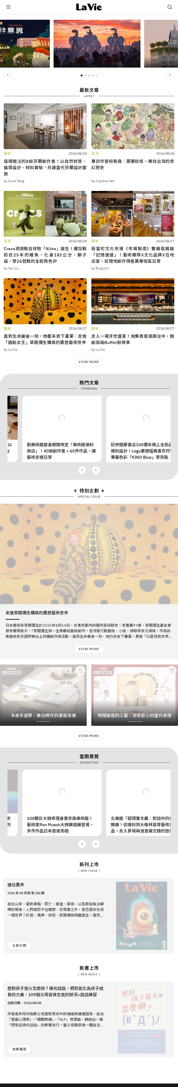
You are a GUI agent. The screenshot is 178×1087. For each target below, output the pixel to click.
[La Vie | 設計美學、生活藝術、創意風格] (89, 6)
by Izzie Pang (14, 181)
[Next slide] (170, 75)
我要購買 (19, 1049)
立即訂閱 (19, 945)
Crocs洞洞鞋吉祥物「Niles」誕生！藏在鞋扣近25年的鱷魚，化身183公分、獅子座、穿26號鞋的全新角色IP (45, 255)
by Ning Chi (100, 268)
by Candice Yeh (103, 181)
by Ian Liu (11, 268)
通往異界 (15, 884)
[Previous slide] (8, 75)
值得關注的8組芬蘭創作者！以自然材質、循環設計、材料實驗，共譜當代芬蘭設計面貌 (45, 168)
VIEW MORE (89, 362)
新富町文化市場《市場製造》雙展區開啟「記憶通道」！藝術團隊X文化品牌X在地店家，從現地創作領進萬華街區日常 (132, 255)
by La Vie (11, 349)
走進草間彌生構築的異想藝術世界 (37, 613)
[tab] (82, 75)
